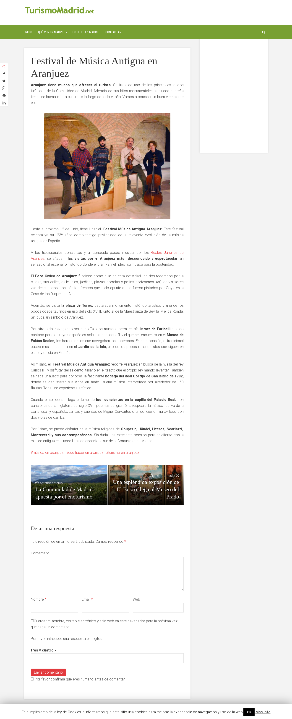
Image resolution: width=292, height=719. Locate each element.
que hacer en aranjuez (85, 452)
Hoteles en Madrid (86, 32)
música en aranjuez (48, 452)
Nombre (38, 599)
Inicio (28, 32)
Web (136, 599)
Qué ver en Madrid (51, 32)
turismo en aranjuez (123, 452)
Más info (263, 712)
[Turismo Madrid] (59, 10)
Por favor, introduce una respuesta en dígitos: (67, 638)
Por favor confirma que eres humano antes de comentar (79, 679)
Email (87, 599)
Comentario (40, 553)
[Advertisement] (234, 84)
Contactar (113, 32)
